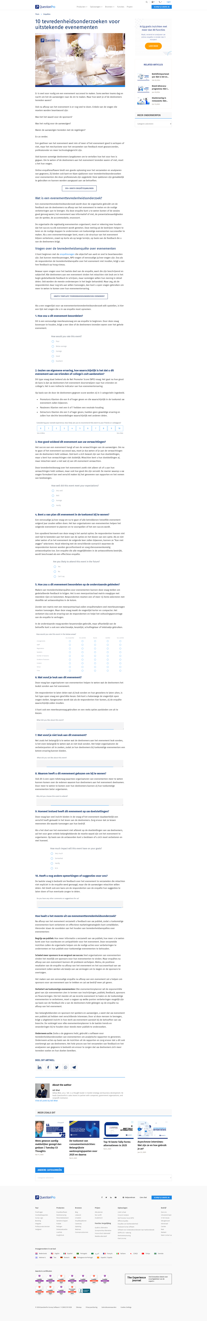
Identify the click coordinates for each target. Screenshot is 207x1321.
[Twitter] (56, 1067)
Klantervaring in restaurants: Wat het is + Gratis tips (160, 101)
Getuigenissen (165, 1221)
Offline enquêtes (123, 1221)
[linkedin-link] (111, 1197)
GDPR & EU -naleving (124, 1233)
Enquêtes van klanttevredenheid (128, 1224)
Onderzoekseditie (61, 1229)
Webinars (78, 1229)
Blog (76, 1212)
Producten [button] (81, 7)
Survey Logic (39, 1218)
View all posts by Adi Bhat (46, 1101)
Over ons (164, 1212)
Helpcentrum (130, 1197)
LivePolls (59, 1232)
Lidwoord (78, 1215)
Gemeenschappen (62, 1221)
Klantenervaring (61, 1215)
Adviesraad (164, 1224)
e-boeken (78, 1218)
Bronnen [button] (108, 7)
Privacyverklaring (91, 1307)
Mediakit (163, 1232)
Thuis (37, 14)
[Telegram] (74, 1067)
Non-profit (98, 1215)
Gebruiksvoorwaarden (109, 1307)
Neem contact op (166, 1235)
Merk (162, 1229)
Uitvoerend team (166, 1215)
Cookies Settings (126, 1307)
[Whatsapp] (65, 1067)
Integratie (38, 1224)
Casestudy (78, 1224)
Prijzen (129, 7)
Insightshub (60, 1235)
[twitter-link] (106, 1197)
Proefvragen (39, 1212)
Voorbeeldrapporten (41, 1215)
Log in (169, 2)
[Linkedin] (39, 1067)
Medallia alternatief (101, 1236)
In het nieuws (165, 1218)
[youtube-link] (115, 1197)
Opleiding (78, 1226)
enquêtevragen (67, 254)
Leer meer (153, 46)
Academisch (99, 1218)
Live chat (143, 1197)
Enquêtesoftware (61, 1212)
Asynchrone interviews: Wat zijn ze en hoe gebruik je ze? (152, 1145)
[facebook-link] (101, 1197)
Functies (120, 7)
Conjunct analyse (123, 1215)
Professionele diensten (42, 1226)
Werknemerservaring (124, 1235)
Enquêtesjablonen (80, 1221)
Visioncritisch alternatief (102, 1233)
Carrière (163, 1226)
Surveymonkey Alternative (103, 1230)
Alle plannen (99, 1212)
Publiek (58, 1224)
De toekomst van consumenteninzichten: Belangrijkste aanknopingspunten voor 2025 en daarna (83, 1147)
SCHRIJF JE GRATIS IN (161, 7)
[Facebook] (48, 1067)
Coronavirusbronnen (81, 1232)
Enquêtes (46, 14)
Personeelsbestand (62, 1218)
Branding (38, 1221)
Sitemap (78, 1307)
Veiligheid (38, 1229)
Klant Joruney (122, 1238)
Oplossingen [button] (95, 7)
